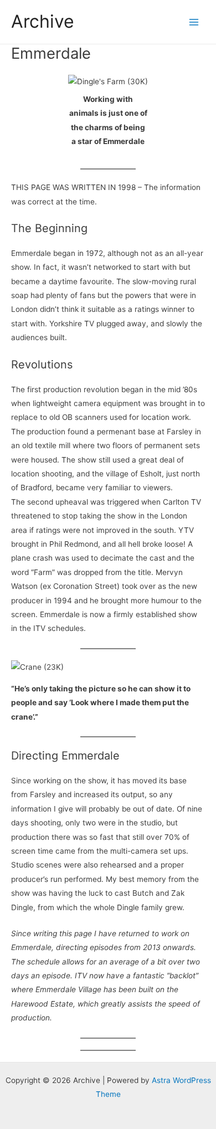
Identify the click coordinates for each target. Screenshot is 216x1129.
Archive (42, 21)
